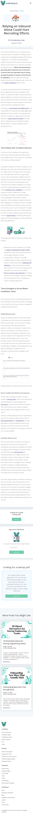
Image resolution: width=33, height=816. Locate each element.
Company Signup (6, 771)
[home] (8, 3)
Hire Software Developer (8, 783)
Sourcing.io (4, 404)
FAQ (3, 742)
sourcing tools (11, 399)
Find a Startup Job (6, 732)
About (3, 790)
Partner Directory (6, 739)
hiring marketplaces (7, 421)
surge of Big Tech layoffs (15, 118)
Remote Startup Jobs (7, 751)
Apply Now (16, 596)
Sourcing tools (18, 452)
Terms (3, 802)
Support (4, 800)
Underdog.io (16, 11)
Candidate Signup (6, 734)
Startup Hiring (5, 768)
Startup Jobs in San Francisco (9, 756)
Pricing (3, 778)
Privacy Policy (5, 804)
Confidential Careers (7, 737)
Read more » (6, 661)
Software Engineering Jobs (8, 759)
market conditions (10, 83)
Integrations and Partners (8, 797)
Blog (3, 795)
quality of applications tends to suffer (18, 250)
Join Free (16, 519)
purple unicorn (11, 215)
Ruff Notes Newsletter (7, 792)
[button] (30, 3)
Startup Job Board (6, 761)
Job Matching (5, 780)
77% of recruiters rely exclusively (14, 273)
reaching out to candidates (13, 190)
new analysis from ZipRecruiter (19, 108)
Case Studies (5, 773)
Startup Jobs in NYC (7, 754)
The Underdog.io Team (17, 40)
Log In (3, 744)
